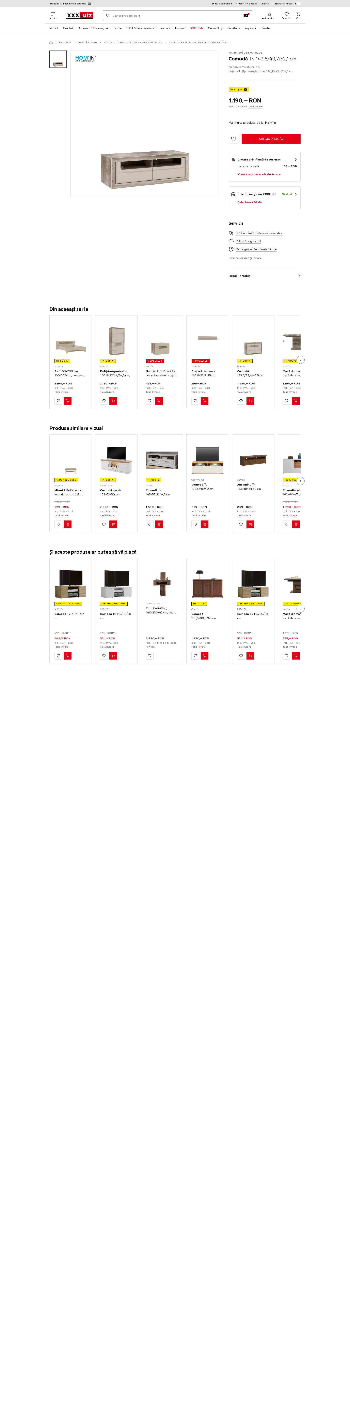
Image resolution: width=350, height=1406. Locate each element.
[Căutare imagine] (246, 15)
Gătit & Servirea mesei (140, 28)
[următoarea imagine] (301, 360)
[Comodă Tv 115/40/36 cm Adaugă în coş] (113, 656)
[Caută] (108, 15)
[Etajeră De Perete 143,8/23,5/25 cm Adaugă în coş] (204, 401)
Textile (117, 28)
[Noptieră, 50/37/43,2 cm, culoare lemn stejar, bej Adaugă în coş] (159, 401)
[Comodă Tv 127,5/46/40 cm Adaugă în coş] (204, 524)
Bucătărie (233, 28)
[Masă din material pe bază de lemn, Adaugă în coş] (296, 401)
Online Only (215, 28)
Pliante (265, 28)
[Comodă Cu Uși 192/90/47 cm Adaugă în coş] (296, 524)
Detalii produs (239, 276)
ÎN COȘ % (236, 89)
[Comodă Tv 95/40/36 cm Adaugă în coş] (67, 656)
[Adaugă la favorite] (233, 139)
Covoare (164, 28)
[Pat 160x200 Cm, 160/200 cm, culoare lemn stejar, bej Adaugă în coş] (67, 401)
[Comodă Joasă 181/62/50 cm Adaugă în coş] (113, 524)
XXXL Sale (196, 28)
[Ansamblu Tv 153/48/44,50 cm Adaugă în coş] (250, 524)
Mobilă (53, 28)
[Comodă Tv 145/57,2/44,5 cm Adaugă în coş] (159, 524)
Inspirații (250, 28)
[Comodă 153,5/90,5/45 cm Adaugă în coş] (204, 656)
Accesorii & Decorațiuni (93, 28)
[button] (58, 59)
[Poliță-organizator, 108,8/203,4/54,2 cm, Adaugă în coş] (113, 401)
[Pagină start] (51, 42)
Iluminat (180, 28)
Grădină (68, 28)
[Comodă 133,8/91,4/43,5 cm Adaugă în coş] (250, 401)
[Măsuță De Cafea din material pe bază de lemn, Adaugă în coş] (67, 524)
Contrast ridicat (282, 3)
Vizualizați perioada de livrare (259, 174)
